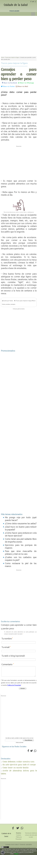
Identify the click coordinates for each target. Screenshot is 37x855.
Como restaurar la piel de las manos (21, 565)
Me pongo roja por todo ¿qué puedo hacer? (21, 519)
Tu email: (6, 647)
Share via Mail (22, 86)
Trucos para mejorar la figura (14, 63)
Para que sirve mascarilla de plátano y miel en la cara (21, 552)
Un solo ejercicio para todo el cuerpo (19, 764)
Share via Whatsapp (27, 83)
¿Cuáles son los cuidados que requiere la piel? (21, 559)
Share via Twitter (9, 86)
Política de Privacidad (19, 838)
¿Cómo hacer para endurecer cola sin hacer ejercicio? (21, 534)
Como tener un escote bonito (16, 767)
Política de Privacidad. (14, 685)
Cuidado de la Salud (16, 5)
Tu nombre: (7, 639)
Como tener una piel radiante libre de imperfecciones (21, 540)
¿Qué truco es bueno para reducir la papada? (21, 528)
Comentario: (7, 664)
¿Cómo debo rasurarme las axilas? (21, 523)
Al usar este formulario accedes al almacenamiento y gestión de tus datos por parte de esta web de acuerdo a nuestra (19, 682)
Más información (24, 853)
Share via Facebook (10, 83)
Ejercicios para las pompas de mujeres (21, 546)
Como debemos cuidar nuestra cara (18, 761)
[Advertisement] (18, 35)
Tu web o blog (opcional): (13, 656)
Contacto (18, 835)
